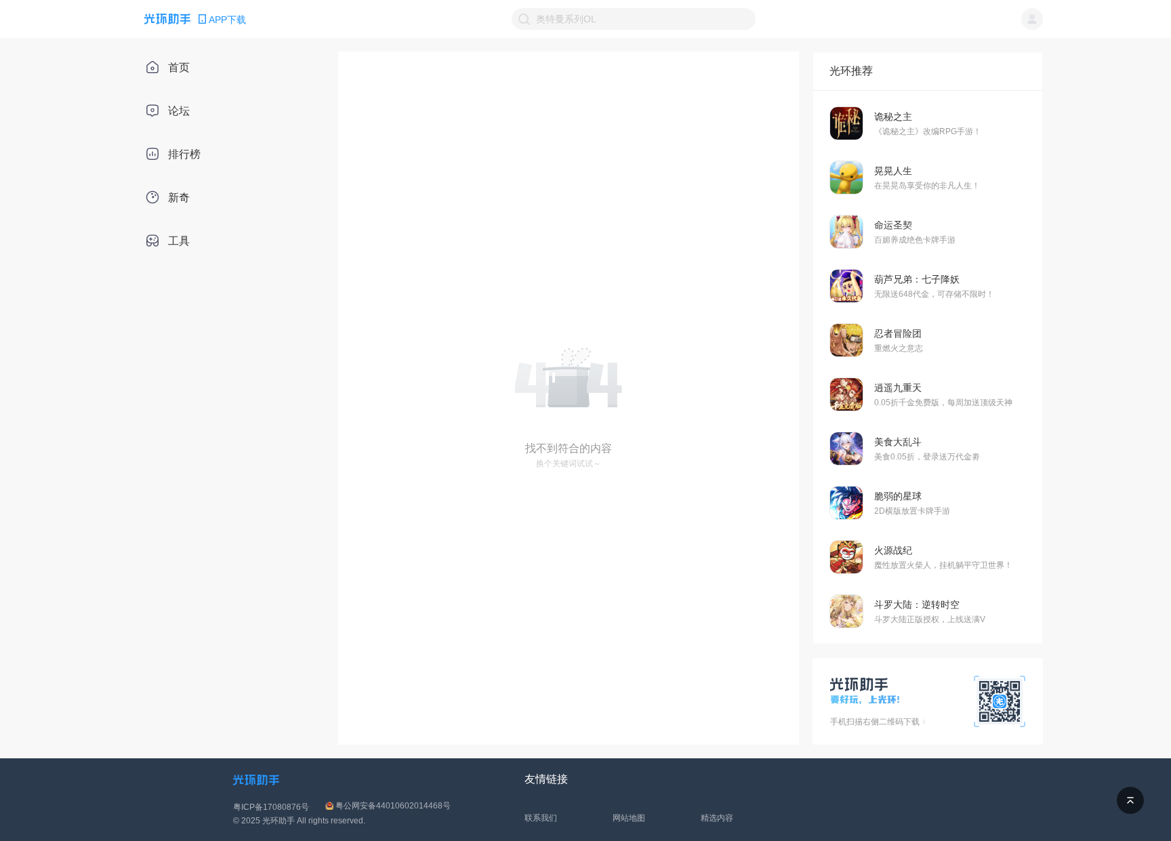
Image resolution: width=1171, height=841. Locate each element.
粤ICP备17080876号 (271, 807)
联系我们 (541, 818)
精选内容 (717, 818)
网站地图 (629, 818)
